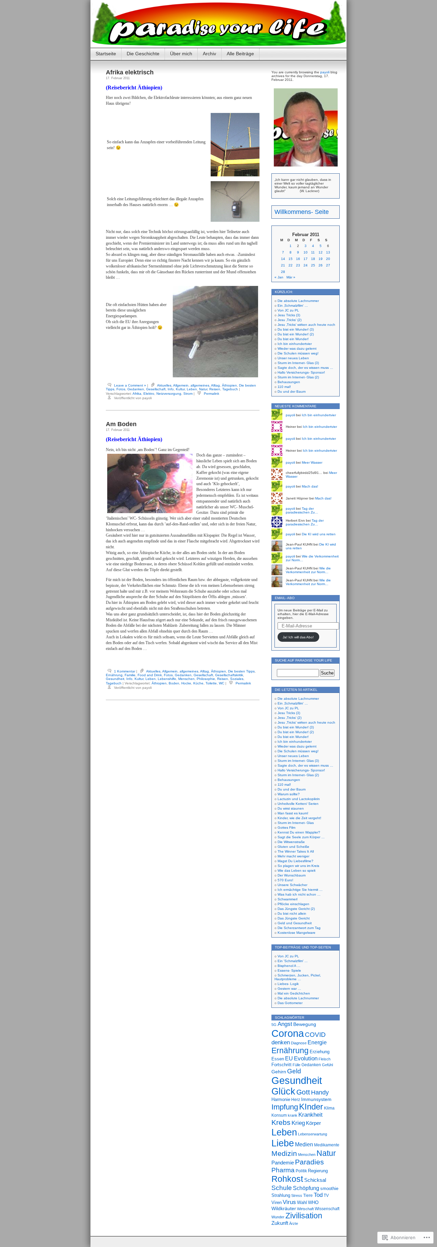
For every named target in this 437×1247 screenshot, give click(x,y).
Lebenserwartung (312, 1134)
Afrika (136, 393)
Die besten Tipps (241, 671)
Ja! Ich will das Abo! (298, 637)
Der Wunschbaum (292, 875)
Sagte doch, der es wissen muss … (305, 367)
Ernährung (114, 675)
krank (292, 1115)
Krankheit (310, 1115)
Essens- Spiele (289, 970)
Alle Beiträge (240, 53)
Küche (198, 683)
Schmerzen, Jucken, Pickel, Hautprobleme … (297, 977)
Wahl (302, 1202)
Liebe (282, 1143)
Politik (301, 1171)
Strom (188, 393)
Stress (296, 1195)
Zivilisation (303, 1215)
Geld (294, 1071)
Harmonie (280, 1099)
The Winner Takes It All (296, 851)
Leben (192, 389)
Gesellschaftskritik (229, 675)
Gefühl (327, 1065)
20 (328, 259)
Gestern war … (289, 988)
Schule (281, 1187)
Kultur (180, 389)
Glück (283, 1091)
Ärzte (293, 1223)
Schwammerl (287, 899)
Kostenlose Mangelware (296, 932)
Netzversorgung (168, 393)
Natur (203, 389)
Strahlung (280, 1195)
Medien (304, 1144)
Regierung (318, 1170)
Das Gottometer (290, 1003)
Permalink (211, 393)
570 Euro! (285, 880)
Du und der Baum (292, 391)
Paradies (309, 1162)
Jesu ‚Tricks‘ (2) (289, 320)
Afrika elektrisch (130, 72)
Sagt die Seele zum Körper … (301, 837)
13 (328, 252)
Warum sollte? (289, 794)
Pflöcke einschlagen (293, 904)
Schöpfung (306, 1188)
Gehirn (278, 1071)
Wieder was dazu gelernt (297, 348)
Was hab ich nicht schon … (299, 894)
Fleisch (324, 1059)
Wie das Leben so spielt (296, 870)
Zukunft (279, 1223)
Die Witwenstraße (291, 842)
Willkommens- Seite (301, 211)
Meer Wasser (312, 462)
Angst (285, 1023)
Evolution (306, 1058)
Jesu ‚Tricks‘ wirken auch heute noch (306, 325)
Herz (295, 1099)
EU (289, 1058)
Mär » (290, 277)
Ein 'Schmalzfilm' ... (293, 961)
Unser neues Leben (293, 358)
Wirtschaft (305, 1209)
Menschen (186, 679)
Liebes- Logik (288, 984)
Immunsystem (316, 1099)
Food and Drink (150, 675)
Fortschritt (281, 1064)
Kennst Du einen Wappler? (299, 832)
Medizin (284, 1153)
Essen (277, 1058)
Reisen (214, 389)
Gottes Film (286, 827)
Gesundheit (115, 679)
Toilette (211, 683)
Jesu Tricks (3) (289, 315)
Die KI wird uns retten (319, 534)
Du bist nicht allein (292, 913)
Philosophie (206, 679)
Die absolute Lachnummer (298, 301)
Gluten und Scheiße (293, 847)
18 (313, 259)
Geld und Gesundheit (295, 923)
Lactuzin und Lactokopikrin (299, 799)
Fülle (296, 1065)
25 (313, 265)
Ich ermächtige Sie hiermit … (300, 889)
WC (221, 683)
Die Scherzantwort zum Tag (299, 928)
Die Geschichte (143, 53)
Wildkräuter (283, 1208)
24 (306, 265)
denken (280, 1042)
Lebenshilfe (167, 679)
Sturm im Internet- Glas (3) (298, 363)
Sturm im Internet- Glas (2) (298, 377)
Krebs (281, 1122)
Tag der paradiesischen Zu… (302, 510)
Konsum (279, 1115)
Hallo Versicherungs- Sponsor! (301, 372)
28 (283, 272)
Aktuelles (164, 385)
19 (321, 259)
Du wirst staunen (291, 808)
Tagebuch (230, 389)
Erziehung (319, 1051)
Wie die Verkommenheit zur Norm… (308, 570)
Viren (276, 1202)
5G (274, 1025)
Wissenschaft (327, 1208)
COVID (315, 1034)
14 (283, 259)
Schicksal (315, 1180)
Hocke (186, 683)
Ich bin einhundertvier (295, 344)
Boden (174, 683)
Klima (329, 1108)
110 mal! (284, 387)
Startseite (106, 53)
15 (290, 259)
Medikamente (326, 1145)
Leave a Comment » (130, 385)
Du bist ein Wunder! (293, 339)
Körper (313, 1123)
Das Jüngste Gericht (294, 918)
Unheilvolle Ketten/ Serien (298, 804)
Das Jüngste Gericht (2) (296, 909)
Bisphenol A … (289, 966)
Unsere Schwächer (292, 885)
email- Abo (285, 598)
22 (290, 265)
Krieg (298, 1123)
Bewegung (304, 1024)
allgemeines (200, 385)
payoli (324, 72)
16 (298, 259)
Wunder (277, 1217)
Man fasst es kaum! (293, 813)
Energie (317, 1042)
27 (328, 265)
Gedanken (135, 389)
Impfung (284, 1107)
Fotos (120, 389)
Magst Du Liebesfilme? (295, 861)
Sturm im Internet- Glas (296, 823)
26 (321, 265)
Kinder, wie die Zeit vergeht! (299, 818)
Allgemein (180, 385)
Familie (130, 675)
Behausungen (289, 382)
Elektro (148, 393)
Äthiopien (229, 385)
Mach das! (310, 486)
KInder (311, 1106)
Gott (303, 1092)
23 (298, 265)
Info (171, 389)
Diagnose (299, 1043)
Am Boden (121, 424)
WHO (313, 1202)
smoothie (329, 1188)
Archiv (209, 53)
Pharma (283, 1170)
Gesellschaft (156, 389)
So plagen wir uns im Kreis (298, 866)
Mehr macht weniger (293, 856)
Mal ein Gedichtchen (294, 993)
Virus (289, 1202)
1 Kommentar (124, 671)
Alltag (215, 385)
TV (326, 1195)
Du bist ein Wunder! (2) (296, 334)
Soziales (236, 679)
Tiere (308, 1195)
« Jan (278, 277)
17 (306, 259)
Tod (318, 1195)
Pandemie (282, 1162)
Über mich (181, 53)
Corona (287, 1033)
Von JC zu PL (288, 310)
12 (321, 252)
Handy (320, 1092)
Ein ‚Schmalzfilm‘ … (293, 305)
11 (313, 252)
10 (306, 252)
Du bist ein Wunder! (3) (296, 329)
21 (283, 265)
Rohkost (287, 1179)
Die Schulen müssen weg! (298, 353)
